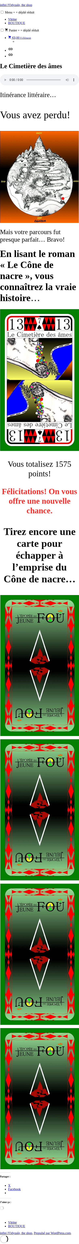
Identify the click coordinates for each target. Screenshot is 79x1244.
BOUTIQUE (16, 23)
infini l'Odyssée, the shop (16, 5)
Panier (23, 30)
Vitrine (12, 19)
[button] (2, 12)
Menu (19, 12)
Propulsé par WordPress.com (52, 1233)
